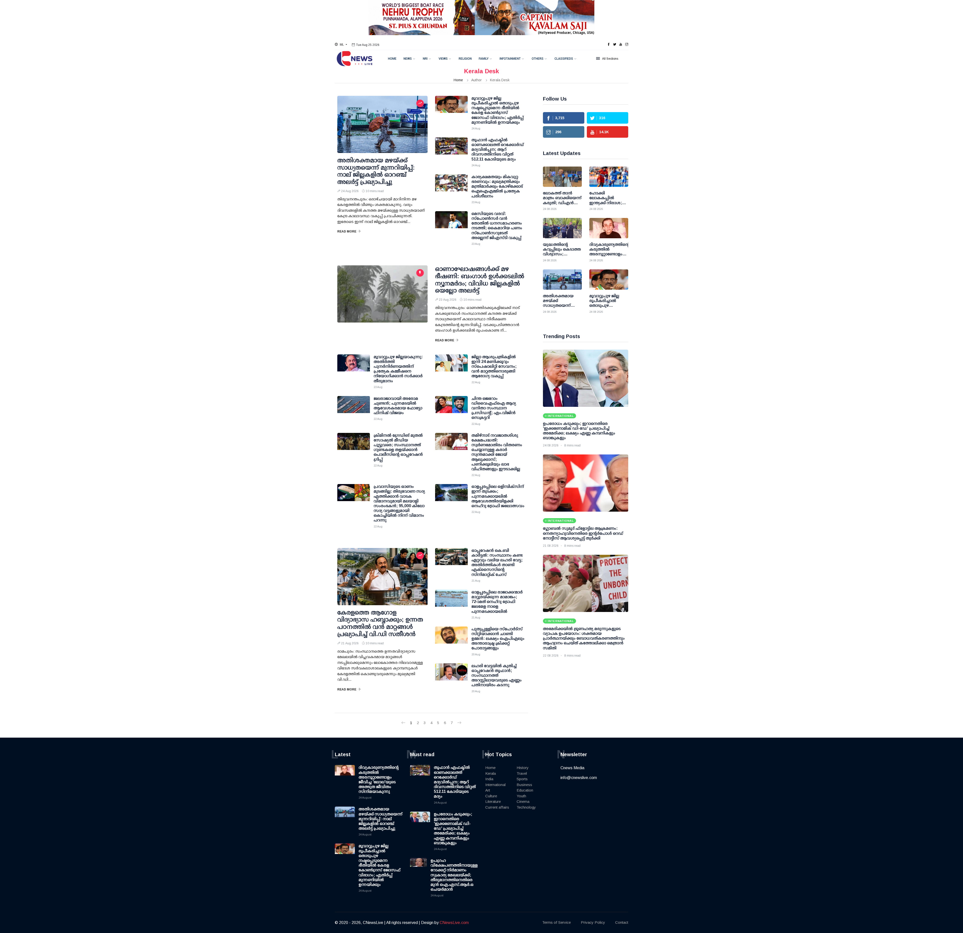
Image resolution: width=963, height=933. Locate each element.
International (495, 785)
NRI (425, 58)
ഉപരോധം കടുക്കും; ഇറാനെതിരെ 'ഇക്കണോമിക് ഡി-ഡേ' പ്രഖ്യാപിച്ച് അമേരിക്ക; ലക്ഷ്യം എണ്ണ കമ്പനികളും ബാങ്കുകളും (453, 828)
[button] (341, 44)
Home (392, 58)
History (523, 767)
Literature (493, 801)
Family (484, 58)
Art (487, 790)
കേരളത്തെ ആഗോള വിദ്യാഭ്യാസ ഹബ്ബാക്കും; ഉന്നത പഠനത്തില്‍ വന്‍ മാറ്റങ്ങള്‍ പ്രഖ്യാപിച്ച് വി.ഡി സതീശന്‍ (380, 623)
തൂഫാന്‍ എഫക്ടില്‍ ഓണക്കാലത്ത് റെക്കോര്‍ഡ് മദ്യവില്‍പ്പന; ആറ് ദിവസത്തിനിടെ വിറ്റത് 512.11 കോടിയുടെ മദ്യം (455, 781)
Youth (521, 796)
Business (524, 785)
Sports (522, 779)
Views (443, 58)
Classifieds (563, 58)
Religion (465, 58)
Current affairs (497, 807)
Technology (526, 807)
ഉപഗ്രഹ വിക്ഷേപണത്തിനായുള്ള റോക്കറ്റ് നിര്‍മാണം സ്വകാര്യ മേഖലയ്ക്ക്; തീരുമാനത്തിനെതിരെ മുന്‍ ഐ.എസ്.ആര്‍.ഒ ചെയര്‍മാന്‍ (454, 874)
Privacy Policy (593, 922)
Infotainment (510, 58)
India (489, 779)
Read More (346, 231)
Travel (522, 773)
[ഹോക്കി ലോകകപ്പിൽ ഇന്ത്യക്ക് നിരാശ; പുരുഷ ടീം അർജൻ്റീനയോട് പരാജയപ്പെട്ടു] (608, 177)
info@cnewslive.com (578, 777)
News (408, 58)
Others (537, 58)
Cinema (523, 801)
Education (525, 790)
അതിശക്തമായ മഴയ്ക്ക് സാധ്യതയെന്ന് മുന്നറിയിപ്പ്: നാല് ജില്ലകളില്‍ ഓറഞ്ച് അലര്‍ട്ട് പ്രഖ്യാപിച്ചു (376, 171)
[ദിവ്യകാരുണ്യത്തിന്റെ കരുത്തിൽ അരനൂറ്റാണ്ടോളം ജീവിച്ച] (608, 228)
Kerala (490, 773)
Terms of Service (556, 922)
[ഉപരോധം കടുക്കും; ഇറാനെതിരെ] (585, 378)
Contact (621, 922)
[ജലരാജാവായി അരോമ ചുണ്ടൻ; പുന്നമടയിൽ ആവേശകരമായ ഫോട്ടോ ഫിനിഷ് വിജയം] (353, 408)
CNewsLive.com (454, 922)
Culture (491, 796)
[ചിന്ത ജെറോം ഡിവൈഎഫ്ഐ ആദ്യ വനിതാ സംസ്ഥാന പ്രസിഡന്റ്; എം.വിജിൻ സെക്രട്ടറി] (451, 408)
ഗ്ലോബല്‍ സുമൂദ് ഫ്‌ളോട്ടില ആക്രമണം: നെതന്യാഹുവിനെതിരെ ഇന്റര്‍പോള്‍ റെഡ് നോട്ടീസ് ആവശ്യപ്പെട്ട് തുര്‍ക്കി (583, 533)
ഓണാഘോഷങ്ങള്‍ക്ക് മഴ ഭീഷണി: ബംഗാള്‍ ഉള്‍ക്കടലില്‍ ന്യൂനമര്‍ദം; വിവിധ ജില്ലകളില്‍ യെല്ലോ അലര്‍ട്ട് (479, 279)
